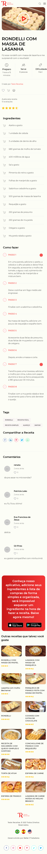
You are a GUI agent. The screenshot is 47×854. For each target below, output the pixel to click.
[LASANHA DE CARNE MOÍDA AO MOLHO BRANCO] (34, 793)
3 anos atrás (19, 523)
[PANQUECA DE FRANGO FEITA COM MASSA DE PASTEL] (34, 685)
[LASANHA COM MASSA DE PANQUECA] (34, 658)
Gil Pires (18, 546)
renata (17, 465)
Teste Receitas (17, 84)
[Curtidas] (15, 472)
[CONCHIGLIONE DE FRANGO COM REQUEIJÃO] (34, 742)
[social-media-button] (6, 847)
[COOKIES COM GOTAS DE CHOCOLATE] (34, 713)
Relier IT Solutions (31, 838)
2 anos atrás (19, 468)
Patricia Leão (20, 491)
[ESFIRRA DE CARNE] (34, 768)
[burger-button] (44, 3)
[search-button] (39, 3)
